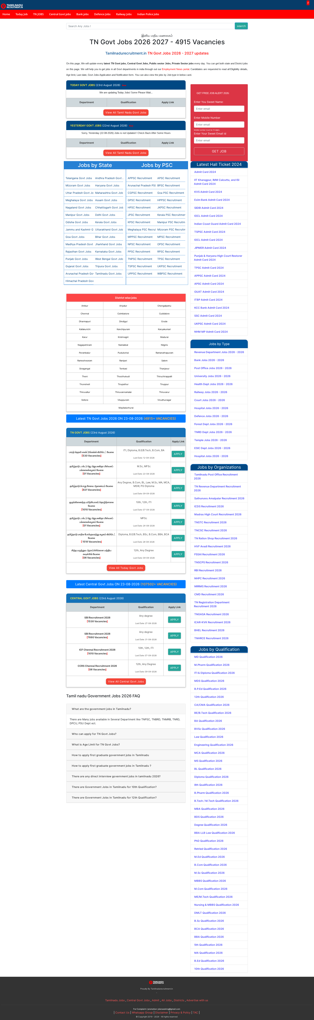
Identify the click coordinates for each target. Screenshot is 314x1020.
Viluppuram (123, 400)
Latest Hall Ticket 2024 (219, 164)
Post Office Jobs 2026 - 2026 (213, 368)
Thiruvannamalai (123, 392)
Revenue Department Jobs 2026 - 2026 (219, 352)
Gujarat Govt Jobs (77, 266)
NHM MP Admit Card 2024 (211, 331)
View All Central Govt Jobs (126, 681)
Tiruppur (164, 384)
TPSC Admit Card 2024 (209, 267)
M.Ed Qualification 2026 (209, 856)
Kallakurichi (84, 329)
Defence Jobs (102, 14)
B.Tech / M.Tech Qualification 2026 (216, 800)
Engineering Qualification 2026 (213, 744)
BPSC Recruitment (168, 185)
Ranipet (123, 360)
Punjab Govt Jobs (77, 259)
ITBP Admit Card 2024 (208, 299)
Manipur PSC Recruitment (170, 222)
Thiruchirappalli (164, 376)
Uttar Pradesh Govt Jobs (79, 192)
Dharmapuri (85, 321)
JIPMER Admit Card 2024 (210, 247)
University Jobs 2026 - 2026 (212, 376)
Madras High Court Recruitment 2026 (217, 514)
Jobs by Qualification (219, 649)
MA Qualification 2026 (208, 952)
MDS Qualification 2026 (209, 680)
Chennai (85, 313)
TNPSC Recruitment (140, 259)
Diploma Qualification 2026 (211, 776)
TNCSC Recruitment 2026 (210, 530)
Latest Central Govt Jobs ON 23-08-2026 (126, 584)
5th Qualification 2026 (208, 944)
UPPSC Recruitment (140, 273)
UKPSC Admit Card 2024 (210, 323)
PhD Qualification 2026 (208, 840)
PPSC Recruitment (139, 251)
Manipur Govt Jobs (77, 214)
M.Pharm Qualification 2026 (211, 664)
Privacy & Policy (181, 1012)
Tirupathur (123, 384)
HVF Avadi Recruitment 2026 (212, 546)
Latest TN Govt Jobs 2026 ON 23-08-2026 (126, 418)
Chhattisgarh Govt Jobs (108, 207)
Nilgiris (164, 345)
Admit (155, 1000)
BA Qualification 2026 (208, 720)
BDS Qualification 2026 (209, 816)
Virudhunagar (164, 400)
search (241, 26)
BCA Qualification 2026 (209, 928)
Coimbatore (123, 313)
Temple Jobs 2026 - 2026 (210, 440)
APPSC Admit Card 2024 (210, 275)
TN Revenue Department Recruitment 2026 (217, 488)
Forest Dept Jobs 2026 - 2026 (213, 424)
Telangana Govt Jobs (79, 178)
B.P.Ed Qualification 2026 (210, 688)
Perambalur (84, 352)
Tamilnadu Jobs (115, 1000)
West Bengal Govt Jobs (108, 259)
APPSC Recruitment (140, 178)
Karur (84, 337)
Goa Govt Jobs (75, 236)
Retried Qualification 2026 (210, 848)
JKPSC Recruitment (169, 207)
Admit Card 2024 (205, 172)
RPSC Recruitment (168, 251)
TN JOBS (38, 14)
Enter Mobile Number (207, 117)
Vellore (84, 400)
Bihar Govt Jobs (105, 236)
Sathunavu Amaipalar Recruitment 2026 (219, 498)
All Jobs (167, 1000)
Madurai (164, 337)
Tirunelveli (84, 384)
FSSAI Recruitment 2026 (209, 554)
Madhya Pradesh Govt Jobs (79, 244)
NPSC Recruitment (139, 244)
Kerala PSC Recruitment (170, 214)
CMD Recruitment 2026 (209, 594)
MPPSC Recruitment (140, 236)
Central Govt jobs (60, 14)
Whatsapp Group (142, 1012)
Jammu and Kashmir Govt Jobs (79, 229)
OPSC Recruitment (168, 244)
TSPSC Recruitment (140, 266)
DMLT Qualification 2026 (210, 912)
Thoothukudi (123, 376)
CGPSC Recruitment (140, 192)
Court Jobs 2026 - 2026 (209, 400)
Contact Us (122, 1012)
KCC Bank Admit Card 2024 (211, 307)
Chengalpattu (164, 305)
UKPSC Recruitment (169, 266)
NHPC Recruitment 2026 (209, 578)
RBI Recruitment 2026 (208, 570)
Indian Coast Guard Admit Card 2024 (217, 223)
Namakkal (123, 345)
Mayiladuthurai (126, 407)
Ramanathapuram (164, 352)
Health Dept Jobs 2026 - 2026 (213, 384)
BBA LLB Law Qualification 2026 (214, 832)
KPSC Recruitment (139, 222)
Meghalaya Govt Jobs (79, 200)
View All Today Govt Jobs (126, 567)
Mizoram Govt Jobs (78, 185)
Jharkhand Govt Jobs (108, 244)
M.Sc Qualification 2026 (209, 872)
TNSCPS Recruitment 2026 (211, 562)
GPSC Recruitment (139, 200)
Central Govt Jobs (138, 1000)
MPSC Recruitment (169, 236)
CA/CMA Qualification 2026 (211, 704)
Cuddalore (164, 313)
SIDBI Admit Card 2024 (208, 207)
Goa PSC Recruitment (170, 192)
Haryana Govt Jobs (107, 185)
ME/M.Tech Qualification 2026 (213, 896)
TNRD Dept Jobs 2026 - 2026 (213, 432)
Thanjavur (164, 368)
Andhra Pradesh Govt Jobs (108, 178)
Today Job (22, 14)
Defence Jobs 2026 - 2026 (211, 416)
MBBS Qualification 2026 (210, 880)
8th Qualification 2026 (208, 784)
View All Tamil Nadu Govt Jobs (125, 112)
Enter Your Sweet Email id (210, 133)
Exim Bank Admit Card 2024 (212, 199)
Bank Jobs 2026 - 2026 (209, 360)
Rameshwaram (84, 360)
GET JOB (219, 151)
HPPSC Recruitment (169, 200)
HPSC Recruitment (139, 207)
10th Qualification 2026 (209, 968)
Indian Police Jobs (148, 14)
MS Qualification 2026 (208, 760)
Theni (85, 376)
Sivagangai (84, 368)
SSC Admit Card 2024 (208, 315)
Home (6, 14)
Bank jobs (82, 14)
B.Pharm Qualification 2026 (211, 792)
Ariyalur (123, 305)
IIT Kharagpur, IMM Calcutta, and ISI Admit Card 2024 (216, 181)
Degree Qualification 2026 (210, 824)
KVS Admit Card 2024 (208, 191)
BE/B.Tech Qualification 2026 (212, 712)
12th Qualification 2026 (209, 696)
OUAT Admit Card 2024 (209, 291)
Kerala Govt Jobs (105, 222)
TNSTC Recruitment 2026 (210, 522)
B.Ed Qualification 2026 (209, 960)
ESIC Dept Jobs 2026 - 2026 (212, 448)
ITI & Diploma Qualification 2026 (214, 672)
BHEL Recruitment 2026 (209, 630)
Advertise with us (197, 1000)
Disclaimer (161, 1012)
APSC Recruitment (168, 178)
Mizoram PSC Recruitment (170, 229)
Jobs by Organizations (219, 467)
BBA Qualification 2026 (209, 936)
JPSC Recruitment (139, 214)
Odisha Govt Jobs (77, 222)
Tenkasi (123, 368)
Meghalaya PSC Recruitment (141, 229)
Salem (164, 360)
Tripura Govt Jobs (106, 266)
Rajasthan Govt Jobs (78, 251)
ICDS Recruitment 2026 (209, 506)
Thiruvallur (84, 392)
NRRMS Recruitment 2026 (210, 586)
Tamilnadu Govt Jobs (108, 273)
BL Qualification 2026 (207, 768)
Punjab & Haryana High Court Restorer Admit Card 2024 (218, 257)
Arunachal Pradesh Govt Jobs (79, 273)
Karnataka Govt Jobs (108, 251)
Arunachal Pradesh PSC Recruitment (141, 185)
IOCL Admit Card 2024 (208, 215)
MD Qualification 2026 (208, 656)
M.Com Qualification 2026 (210, 888)
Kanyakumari (164, 329)
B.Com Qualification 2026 (210, 864)
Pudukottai (123, 352)
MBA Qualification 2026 (209, 808)
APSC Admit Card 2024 (209, 283)
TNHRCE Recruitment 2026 (211, 638)
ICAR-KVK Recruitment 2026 (212, 622)
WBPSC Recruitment (169, 273)
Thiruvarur (164, 392)
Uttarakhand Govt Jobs (108, 229)
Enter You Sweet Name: (208, 101)
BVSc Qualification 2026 (209, 728)
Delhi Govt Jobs (105, 214)
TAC (195, 1012)
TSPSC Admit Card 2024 (209, 231)
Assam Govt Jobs (106, 200)
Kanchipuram (123, 329)
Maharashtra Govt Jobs (108, 192)
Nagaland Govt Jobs (78, 207)
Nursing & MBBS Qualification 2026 (216, 904)
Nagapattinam (85, 345)
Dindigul (123, 321)
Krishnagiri (123, 337)
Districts (179, 1000)
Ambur (84, 305)
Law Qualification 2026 (208, 736)
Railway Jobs (124, 14)
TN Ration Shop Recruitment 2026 (215, 538)
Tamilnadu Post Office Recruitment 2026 (216, 476)
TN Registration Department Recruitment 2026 (211, 604)
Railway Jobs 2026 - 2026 (210, 392)
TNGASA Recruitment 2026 (211, 614)
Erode (164, 321)
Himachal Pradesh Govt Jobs (79, 281)
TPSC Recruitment (168, 259)
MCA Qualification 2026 (209, 752)
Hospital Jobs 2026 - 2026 (211, 408)
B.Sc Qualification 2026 (209, 920)
